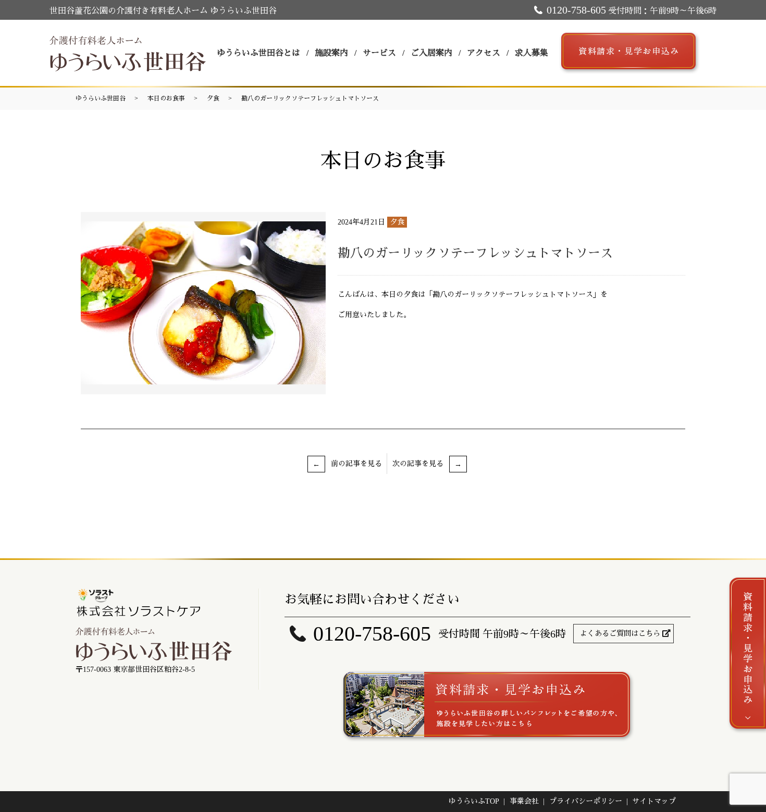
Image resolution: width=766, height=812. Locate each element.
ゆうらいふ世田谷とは (258, 52)
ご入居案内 (431, 52)
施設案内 (331, 52)
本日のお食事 (166, 98)
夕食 (213, 98)
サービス (379, 52)
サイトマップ (654, 801)
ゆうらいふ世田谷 (101, 98)
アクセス (483, 52)
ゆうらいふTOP (474, 801)
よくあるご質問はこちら (620, 634)
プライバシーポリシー (585, 801)
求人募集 (531, 52)
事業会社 (524, 801)
